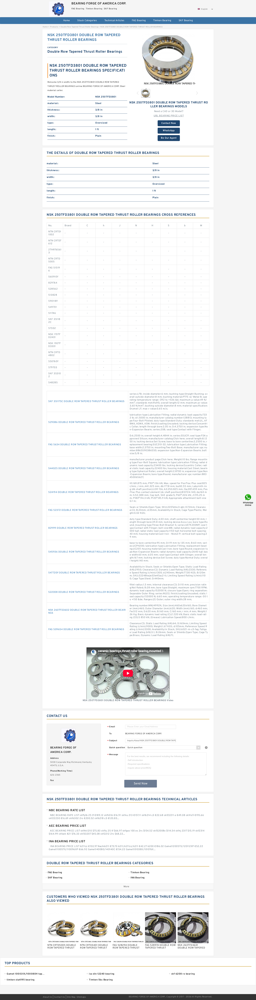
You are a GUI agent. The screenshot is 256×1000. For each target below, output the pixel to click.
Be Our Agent (168, 138)
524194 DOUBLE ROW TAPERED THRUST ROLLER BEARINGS (83, 492)
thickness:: (53, 109)
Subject (112, 740)
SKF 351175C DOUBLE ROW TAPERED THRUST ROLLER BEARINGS (86, 401)
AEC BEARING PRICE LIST (67, 826)
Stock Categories (87, 20)
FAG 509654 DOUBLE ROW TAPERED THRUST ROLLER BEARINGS (86, 629)
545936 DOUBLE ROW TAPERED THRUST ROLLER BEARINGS (83, 551)
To (110, 733)
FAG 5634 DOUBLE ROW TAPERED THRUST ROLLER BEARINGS (84, 444)
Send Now (141, 784)
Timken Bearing (162, 20)
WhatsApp (169, 130)
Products (54, 27)
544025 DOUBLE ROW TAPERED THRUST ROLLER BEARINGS (83, 468)
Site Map (71, 997)
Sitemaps (81, 997)
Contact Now (168, 123)
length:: (51, 129)
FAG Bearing (139, 20)
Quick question (117, 747)
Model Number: (56, 96)
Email (111, 727)
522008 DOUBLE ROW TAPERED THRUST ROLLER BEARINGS (83, 592)
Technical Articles (114, 20)
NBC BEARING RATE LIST (67, 810)
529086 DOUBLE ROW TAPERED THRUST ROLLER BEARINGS (83, 422)
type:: (50, 122)
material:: (53, 103)
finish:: (51, 136)
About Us (47, 997)
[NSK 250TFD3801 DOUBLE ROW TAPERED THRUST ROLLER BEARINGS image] (168, 59)
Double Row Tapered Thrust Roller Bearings (80, 27)
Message (112, 754)
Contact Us (59, 997)
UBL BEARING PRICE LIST (169, 115)
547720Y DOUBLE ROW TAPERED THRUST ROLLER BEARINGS (84, 572)
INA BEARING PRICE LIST (67, 841)
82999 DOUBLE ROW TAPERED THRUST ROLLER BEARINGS (83, 528)
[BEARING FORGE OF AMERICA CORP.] (56, 8)
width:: (51, 116)
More (126, 886)
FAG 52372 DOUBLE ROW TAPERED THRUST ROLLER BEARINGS (85, 510)
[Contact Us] (248, 500)
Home (66, 20)
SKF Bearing (186, 20)
